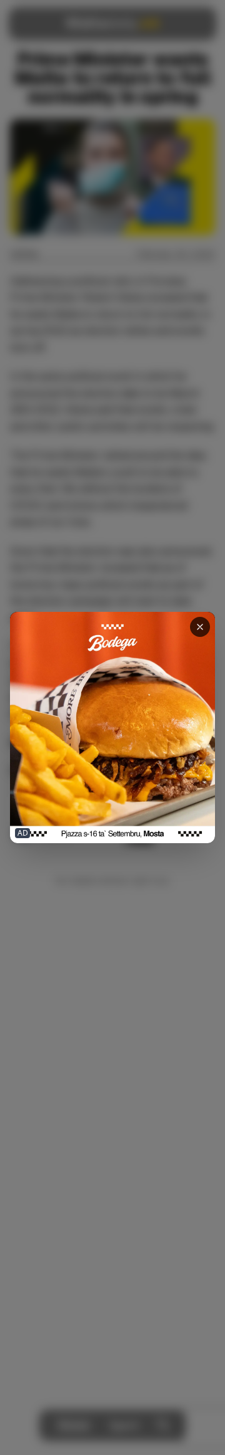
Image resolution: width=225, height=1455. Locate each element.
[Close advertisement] (200, 627)
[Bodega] (112, 727)
